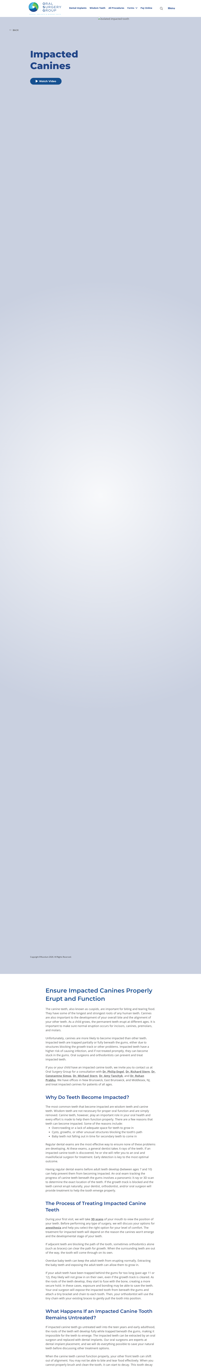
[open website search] (164, 8)
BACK (16, 30)
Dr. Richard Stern (138, 1071)
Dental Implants (78, 8)
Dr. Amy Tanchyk (111, 1076)
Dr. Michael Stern (85, 1076)
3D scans (97, 1219)
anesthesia (53, 1227)
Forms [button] (130, 8)
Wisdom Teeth (97, 8)
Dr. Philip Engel (113, 1071)
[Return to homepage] (48, 8)
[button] (132, 8)
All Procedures (116, 8)
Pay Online (146, 8)
